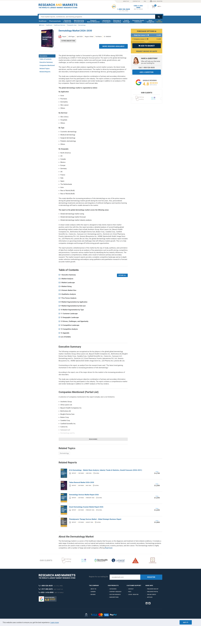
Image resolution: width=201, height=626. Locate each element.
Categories (112, 589)
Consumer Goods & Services (138, 21)
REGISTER (151, 577)
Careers (93, 591)
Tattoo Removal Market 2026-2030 (81, 482)
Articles (150, 597)
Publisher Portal (152, 591)
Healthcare (42, 21)
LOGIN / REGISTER (157, 1)
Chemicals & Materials (67, 21)
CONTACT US (136, 1)
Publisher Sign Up (152, 589)
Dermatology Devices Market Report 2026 (84, 495)
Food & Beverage (126, 21)
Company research (115, 591)
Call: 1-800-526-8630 (147, 68)
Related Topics (45, 68)
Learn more (54, 622)
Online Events (151, 594)
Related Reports (45, 72)
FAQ (145, 1)
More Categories (150, 21)
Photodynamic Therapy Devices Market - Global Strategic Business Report (95, 519)
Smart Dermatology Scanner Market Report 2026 (86, 507)
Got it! (185, 622)
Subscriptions (114, 597)
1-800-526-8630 (123, 9)
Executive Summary (46, 62)
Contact (131, 589)
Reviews (93, 594)
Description (43, 56)
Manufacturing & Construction (79, 21)
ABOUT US (126, 1)
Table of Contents (45, 59)
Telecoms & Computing (117, 21)
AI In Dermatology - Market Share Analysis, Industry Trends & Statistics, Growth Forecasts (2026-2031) (105, 470)
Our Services (159, 21)
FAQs (129, 591)
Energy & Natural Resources (93, 21)
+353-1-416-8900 (138, 6)
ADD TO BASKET (146, 46)
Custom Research (115, 594)
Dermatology (64, 453)
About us (93, 589)
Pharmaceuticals (55, 21)
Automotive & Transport (106, 21)
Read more (93, 439)
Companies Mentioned (47, 65)
